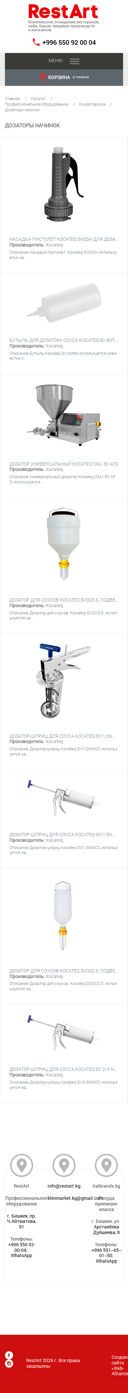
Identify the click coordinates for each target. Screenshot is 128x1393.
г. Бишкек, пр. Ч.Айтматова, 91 (21, 1221)
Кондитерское (92, 104)
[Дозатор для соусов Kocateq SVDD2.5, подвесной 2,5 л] (63, 916)
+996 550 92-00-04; (21, 1247)
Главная (12, 98)
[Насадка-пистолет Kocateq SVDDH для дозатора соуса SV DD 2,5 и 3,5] (63, 185)
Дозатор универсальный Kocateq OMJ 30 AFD (64, 464)
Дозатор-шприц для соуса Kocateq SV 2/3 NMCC (67, 1069)
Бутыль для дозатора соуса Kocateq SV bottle (66, 340)
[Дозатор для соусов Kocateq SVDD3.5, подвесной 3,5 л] (63, 545)
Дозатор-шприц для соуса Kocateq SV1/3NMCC (66, 834)
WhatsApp (21, 1255)
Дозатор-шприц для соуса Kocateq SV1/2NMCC (66, 736)
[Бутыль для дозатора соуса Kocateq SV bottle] (63, 303)
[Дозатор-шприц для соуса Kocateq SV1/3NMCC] (63, 798)
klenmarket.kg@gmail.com (75, 1198)
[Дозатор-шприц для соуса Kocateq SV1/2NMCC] (63, 681)
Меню (55, 60)
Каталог (38, 98)
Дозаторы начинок (22, 109)
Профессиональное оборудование (36, 104)
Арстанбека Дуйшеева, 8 (106, 1229)
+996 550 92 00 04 (69, 42)
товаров (68, 77)
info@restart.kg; (64, 1186)
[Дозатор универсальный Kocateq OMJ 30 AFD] (63, 416)
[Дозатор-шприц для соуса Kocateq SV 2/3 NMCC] (63, 1033)
